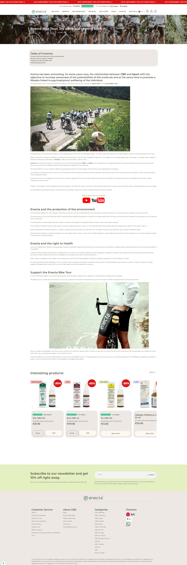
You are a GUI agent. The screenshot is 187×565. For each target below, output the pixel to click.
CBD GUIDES (103, 11)
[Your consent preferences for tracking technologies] (3, 563)
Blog (64, 512)
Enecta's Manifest (69, 515)
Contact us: (67, 524)
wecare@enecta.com (70, 527)
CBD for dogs (99, 533)
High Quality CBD (69, 518)
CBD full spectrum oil (102, 538)
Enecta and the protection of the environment (47, 56)
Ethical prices (67, 521)
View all (151, 372)
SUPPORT (122, 11)
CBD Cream (99, 518)
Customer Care (37, 518)
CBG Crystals (99, 544)
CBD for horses (100, 535)
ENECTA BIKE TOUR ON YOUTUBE (93, 195)
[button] (141, 11)
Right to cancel (37, 530)
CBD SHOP (55, 11)
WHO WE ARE (134, 11)
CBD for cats (99, 530)
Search (34, 512)
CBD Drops (98, 524)
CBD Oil (97, 541)
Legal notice (36, 527)
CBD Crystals (99, 521)
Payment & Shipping (39, 515)
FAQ (33, 535)
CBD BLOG (92, 11)
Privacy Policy (36, 524)
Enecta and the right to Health (42, 58)
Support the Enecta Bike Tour (41, 60)
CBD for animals (100, 527)
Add (53, 433)
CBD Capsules (99, 512)
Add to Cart (116, 433)
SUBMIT (151, 475)
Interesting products (38, 63)
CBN (96, 550)
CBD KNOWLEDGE (78, 11)
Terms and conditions (39, 521)
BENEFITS (65, 11)
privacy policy (133, 484)
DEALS (113, 11)
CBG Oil (97, 547)
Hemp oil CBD (100, 553)
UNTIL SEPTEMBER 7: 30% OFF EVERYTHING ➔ (51, 2)
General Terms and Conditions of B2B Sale (46, 533)
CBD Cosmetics (100, 515)
